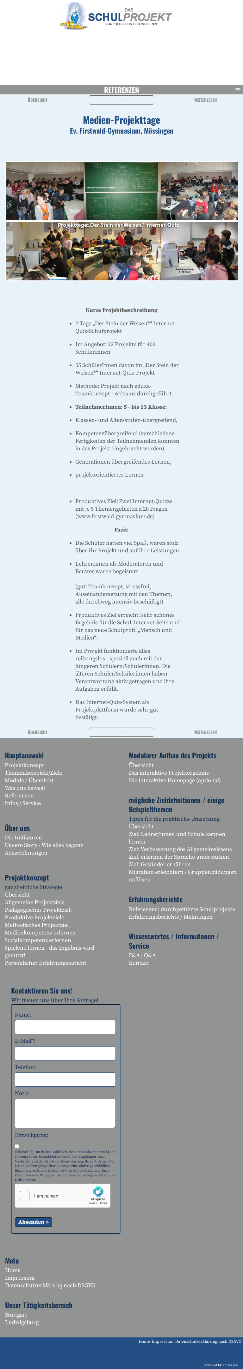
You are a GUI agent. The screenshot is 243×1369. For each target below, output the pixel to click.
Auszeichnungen (26, 852)
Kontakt (139, 963)
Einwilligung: (31, 1135)
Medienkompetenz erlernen (40, 932)
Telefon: (25, 1067)
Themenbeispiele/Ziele (33, 773)
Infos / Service (23, 803)
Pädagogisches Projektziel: (38, 910)
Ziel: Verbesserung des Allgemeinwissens (180, 849)
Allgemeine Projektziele (35, 902)
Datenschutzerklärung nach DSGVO (50, 1285)
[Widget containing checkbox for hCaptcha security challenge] (62, 1196)
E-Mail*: (25, 1041)
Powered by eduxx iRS (220, 1365)
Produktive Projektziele (34, 917)
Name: (23, 1014)
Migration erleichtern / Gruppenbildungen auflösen (183, 875)
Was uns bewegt (25, 788)
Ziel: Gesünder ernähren (160, 864)
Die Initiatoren (23, 837)
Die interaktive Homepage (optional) (175, 780)
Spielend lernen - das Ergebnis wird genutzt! (49, 951)
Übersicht (37, 100)
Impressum (20, 1278)
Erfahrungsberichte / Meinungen (171, 917)
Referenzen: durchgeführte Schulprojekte (182, 909)
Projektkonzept (24, 765)
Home (13, 1270)
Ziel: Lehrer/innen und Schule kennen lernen (177, 838)
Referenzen (121, 90)
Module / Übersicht (29, 780)
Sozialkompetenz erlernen (38, 940)
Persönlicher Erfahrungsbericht (45, 963)
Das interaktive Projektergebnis (169, 773)
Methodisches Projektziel (37, 925)
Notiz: (22, 1093)
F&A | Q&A (142, 955)
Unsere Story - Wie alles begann (44, 845)
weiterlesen (205, 100)
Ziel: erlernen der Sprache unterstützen (179, 857)
